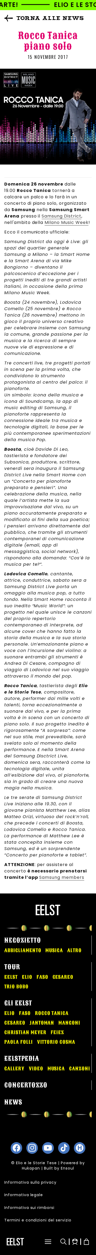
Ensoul (67, 1168)
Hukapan (31, 1168)
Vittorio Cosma (56, 1042)
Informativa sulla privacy (30, 1182)
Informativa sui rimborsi (29, 1207)
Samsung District (61, 216)
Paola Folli (18, 1042)
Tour (12, 966)
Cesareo (63, 977)
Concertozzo (25, 1085)
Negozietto (22, 940)
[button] (42, 1241)
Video (36, 1068)
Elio (27, 977)
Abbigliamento (22, 950)
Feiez (57, 1032)
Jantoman (42, 1023)
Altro (74, 950)
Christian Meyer (25, 1032)
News (13, 1102)
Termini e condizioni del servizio (37, 1220)
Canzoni (79, 1068)
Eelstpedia (21, 1058)
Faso (42, 977)
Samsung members (61, 877)
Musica (54, 950)
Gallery (14, 1068)
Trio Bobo (16, 986)
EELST (11, 977)
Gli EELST (18, 1003)
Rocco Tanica (52, 1013)
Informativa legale (23, 1194)
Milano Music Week (66, 222)
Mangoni (69, 1023)
